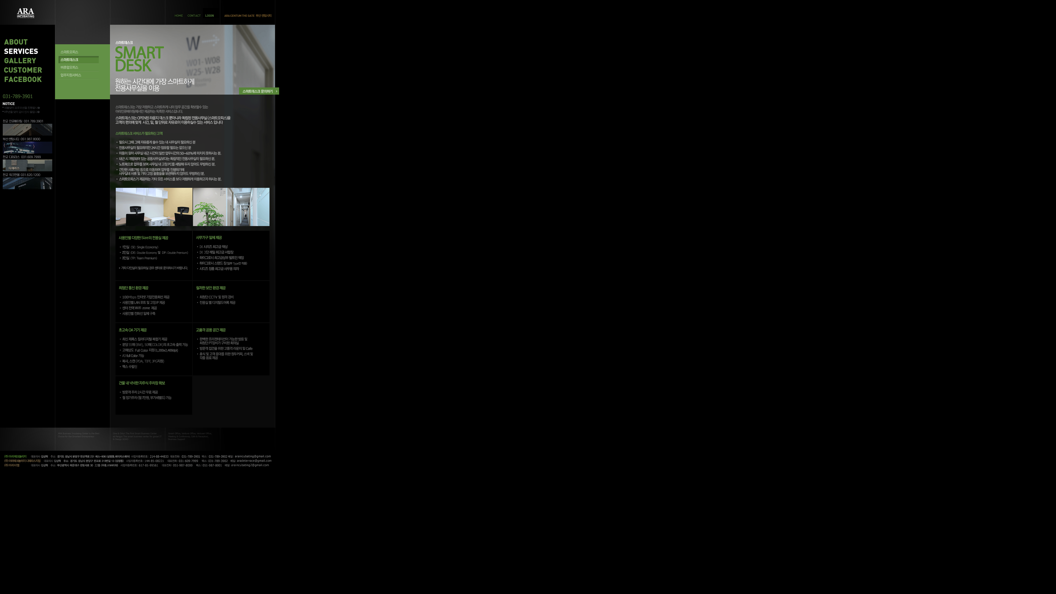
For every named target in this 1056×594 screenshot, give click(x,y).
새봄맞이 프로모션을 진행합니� (22, 107)
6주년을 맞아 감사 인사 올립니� (22, 111)
